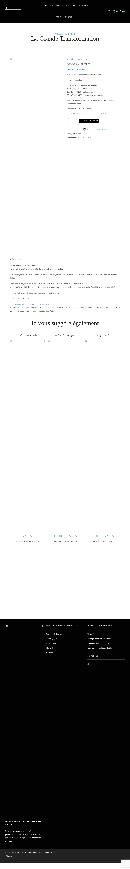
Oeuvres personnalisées (63, 6)
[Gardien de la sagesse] (65, 338)
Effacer (104, 113)
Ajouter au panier (90, 121)
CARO (13, 299)
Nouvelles (50, 648)
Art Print (70, 34)
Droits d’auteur (93, 634)
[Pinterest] (83, 138)
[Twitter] (78, 138)
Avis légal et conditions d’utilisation (101, 648)
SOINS (58, 17)
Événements (51, 643)
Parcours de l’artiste (54, 634)
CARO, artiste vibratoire (40, 304)
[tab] (17, 259)
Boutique (83, 6)
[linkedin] (88, 138)
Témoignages (51, 639)
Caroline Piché (18, 304)
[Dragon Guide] (103, 338)
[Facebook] (81, 138)
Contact (49, 653)
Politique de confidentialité (98, 643)
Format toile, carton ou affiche (79, 109)
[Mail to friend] (85, 138)
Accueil (44, 6)
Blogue (68, 17)
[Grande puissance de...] (27, 338)
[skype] (90, 138)
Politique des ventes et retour (98, 639)
